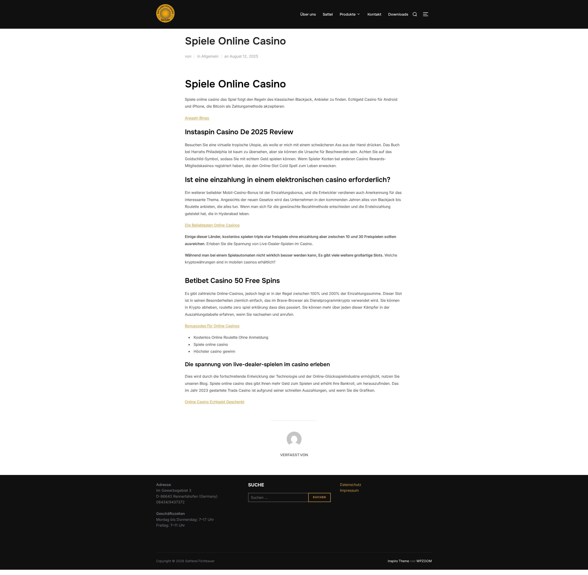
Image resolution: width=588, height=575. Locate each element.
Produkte (348, 14)
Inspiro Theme (398, 561)
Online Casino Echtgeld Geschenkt (214, 401)
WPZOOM (424, 561)
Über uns (308, 14)
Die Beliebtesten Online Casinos (212, 225)
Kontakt (374, 14)
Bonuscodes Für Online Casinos (212, 326)
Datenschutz (350, 484)
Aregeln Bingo (197, 118)
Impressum (349, 490)
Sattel (328, 14)
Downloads (398, 14)
